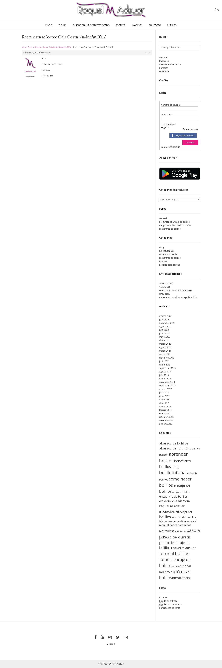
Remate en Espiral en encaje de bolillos (178, 297)
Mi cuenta (164, 71)
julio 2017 (164, 392)
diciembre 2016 (166, 416)
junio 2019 (164, 361)
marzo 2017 (165, 406)
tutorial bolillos (174, 553)
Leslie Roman (30, 71)
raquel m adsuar (183, 548)
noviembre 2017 (167, 382)
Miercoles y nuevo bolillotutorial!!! (175, 290)
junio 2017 (164, 396)
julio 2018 (164, 375)
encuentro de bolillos (173, 496)
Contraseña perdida (170, 146)
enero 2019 (164, 364)
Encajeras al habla (168, 254)
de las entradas (169, 600)
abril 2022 (164, 340)
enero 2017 (164, 413)
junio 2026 (164, 319)
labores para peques (170, 521)
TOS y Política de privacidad (111, 664)
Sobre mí (121, 25)
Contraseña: (167, 114)
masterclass (166, 531)
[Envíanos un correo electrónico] (126, 637)
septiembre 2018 (167, 368)
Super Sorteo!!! (166, 283)
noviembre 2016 (167, 420)
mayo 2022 (164, 336)
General (37, 47)
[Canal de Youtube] (102, 637)
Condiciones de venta (169, 607)
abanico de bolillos (173, 443)
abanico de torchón (174, 448)
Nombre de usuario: (170, 104)
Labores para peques (169, 264)
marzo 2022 (165, 343)
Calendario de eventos (170, 64)
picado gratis (180, 537)
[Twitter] (118, 637)
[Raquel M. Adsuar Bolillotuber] (111, 10)
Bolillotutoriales (166, 250)
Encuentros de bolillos (170, 228)
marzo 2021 (165, 350)
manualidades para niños (175, 525)
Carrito (172, 25)
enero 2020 (164, 354)
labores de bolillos (183, 517)
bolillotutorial (173, 472)
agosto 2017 (165, 389)
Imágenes (137, 25)
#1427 (148, 52)
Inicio (48, 25)
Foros (30, 47)
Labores (163, 261)
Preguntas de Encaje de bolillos (174, 221)
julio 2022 (164, 329)
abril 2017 (164, 402)
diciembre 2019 (166, 357)
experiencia (168, 501)
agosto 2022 (165, 326)
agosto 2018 (165, 371)
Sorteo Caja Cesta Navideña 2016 (57, 47)
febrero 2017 (165, 409)
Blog (161, 247)
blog (175, 466)
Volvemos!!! (164, 286)
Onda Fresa (165, 293)
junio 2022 (164, 333)
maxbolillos (180, 531)
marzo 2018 (165, 378)
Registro (165, 127)
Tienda (62, 25)
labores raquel (188, 521)
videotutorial (180, 577)
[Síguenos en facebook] (95, 637)
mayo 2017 (164, 399)
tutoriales (176, 566)
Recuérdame (169, 124)
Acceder (190, 142)
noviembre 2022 (167, 322)
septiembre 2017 (167, 385)
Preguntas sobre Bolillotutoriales (175, 225)
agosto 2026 (165, 315)
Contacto (155, 25)
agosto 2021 (165, 347)
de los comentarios (170, 604)
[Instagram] (110, 637)
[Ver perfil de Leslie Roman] (31, 68)
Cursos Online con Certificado (91, 25)
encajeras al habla (180, 492)
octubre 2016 (165, 423)
